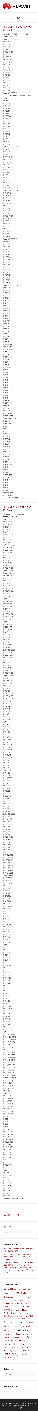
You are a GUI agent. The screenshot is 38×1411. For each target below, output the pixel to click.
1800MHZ (21, 1289)
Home (6, 1209)
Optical (27, 1344)
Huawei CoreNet (23, 1303)
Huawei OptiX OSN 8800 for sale (17, 28)
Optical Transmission (12, 1347)
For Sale (21, 1292)
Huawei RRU (28, 1323)
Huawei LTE (18, 1310)
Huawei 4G (18, 1298)
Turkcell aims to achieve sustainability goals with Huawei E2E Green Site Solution (18, 1256)
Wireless (7, 1357)
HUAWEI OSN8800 (21, 1319)
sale (26, 1347)
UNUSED (27, 1350)
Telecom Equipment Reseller (13, 1351)
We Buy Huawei (19, 1354)
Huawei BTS (19, 1301)
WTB (13, 1357)
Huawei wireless (15, 1337)
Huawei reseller (14, 1322)
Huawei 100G (26, 1298)
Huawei (9, 1297)
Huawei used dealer (16, 1330)
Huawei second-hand (17, 1326)
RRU (23, 1347)
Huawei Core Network (13, 1307)
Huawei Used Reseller (13, 1334)
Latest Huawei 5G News (13, 1215)
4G (7, 1289)
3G (5, 1289)
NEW (27, 1337)
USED (7, 1354)
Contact (7, 1212)
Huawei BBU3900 (9, 1301)
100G (11, 1289)
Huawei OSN (27, 1316)
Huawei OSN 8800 (10, 1319)
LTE (23, 1337)
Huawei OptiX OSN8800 (15, 1316)
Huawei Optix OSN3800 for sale (17, 508)
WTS (16, 1357)
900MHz (16, 1289)
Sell (30, 1347)
